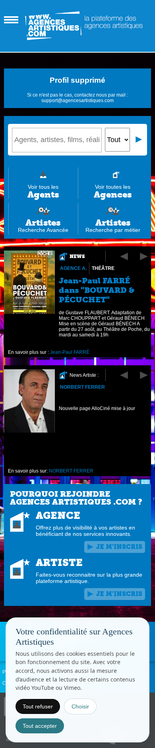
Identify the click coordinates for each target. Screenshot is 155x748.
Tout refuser (38, 706)
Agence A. (73, 268)
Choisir (80, 706)
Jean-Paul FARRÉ (69, 352)
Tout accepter (40, 726)
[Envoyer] (139, 140)
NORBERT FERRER (82, 387)
